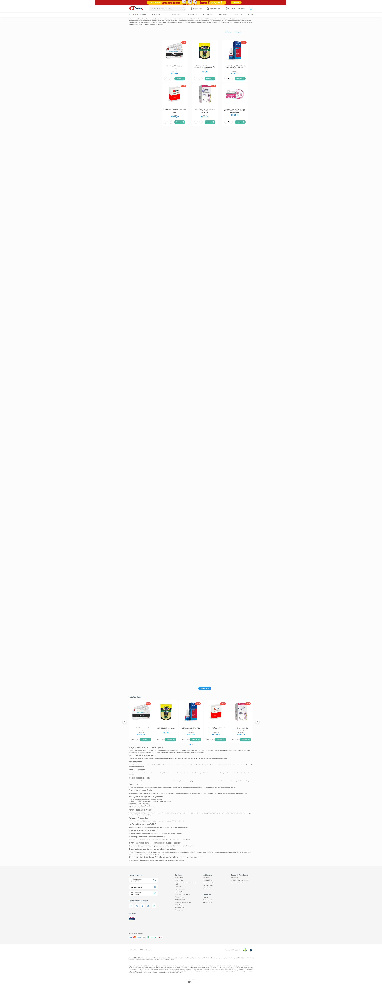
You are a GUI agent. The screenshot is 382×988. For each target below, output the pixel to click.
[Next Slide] (257, 722)
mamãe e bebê (203, 957)
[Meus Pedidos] (208, 8)
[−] (165, 78)
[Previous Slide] (125, 722)
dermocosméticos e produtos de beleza (181, 957)
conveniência (211, 957)
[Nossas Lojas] (192, 8)
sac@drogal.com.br (146, 967)
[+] (170, 78)
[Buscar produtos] (183, 8)
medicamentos (166, 957)
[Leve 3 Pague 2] (191, 2)
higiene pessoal (195, 957)
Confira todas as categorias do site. (165, 959)
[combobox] (167, 9)
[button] (251, 9)
